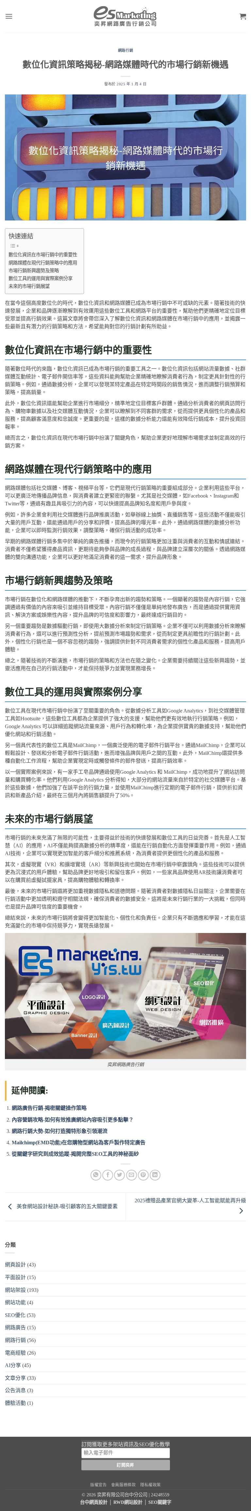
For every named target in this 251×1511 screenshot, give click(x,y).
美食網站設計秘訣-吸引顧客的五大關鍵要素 (66, 1206)
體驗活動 (15, 1403)
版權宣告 (98, 1485)
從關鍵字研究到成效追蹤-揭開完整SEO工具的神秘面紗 (75, 1154)
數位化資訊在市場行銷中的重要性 (42, 254)
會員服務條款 (123, 1485)
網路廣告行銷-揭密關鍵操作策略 (49, 1108)
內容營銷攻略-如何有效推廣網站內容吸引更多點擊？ (73, 1120)
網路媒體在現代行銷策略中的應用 (42, 262)
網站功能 (15, 1302)
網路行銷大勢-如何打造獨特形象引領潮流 (60, 1131)
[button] (9, 16)
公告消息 (15, 1390)
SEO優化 (15, 1315)
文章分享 (15, 1378)
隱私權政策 (150, 1485)
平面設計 (15, 1277)
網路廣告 (15, 1327)
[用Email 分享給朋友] (131, 1175)
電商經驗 (15, 1353)
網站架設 (15, 1290)
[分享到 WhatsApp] (96, 1175)
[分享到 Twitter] (119, 1175)
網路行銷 (125, 50)
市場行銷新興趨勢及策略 (33, 270)
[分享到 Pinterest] (143, 1175)
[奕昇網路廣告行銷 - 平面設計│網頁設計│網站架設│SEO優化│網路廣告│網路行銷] (125, 16)
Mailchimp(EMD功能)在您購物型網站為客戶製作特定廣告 (78, 1142)
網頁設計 (15, 1264)
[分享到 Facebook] (107, 1175)
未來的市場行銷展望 (29, 286)
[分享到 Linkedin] (155, 1175)
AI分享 (13, 1365)
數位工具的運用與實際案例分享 (40, 278)
